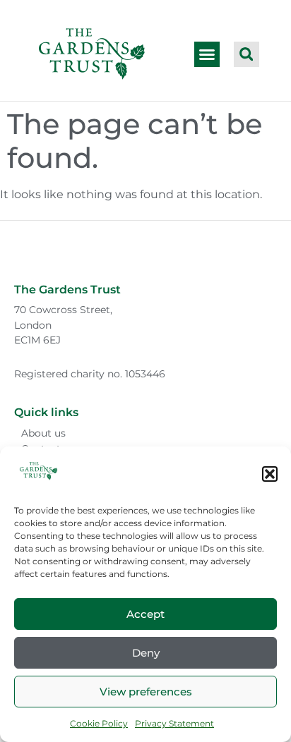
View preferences (146, 691)
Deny (146, 652)
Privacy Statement (174, 723)
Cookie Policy (99, 723)
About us (43, 433)
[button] (270, 474)
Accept (145, 614)
